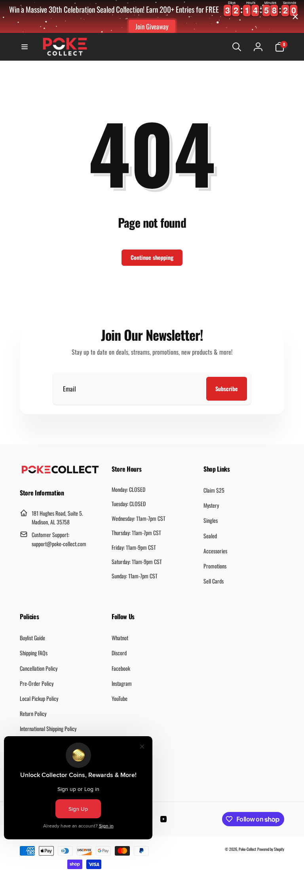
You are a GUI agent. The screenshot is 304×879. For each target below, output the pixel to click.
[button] (24, 47)
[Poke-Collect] (60, 471)
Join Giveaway (152, 26)
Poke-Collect (247, 849)
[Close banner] (295, 16)
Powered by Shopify (270, 849)
